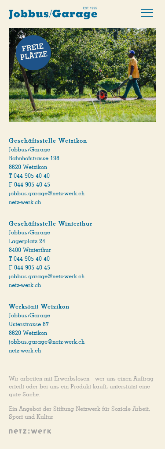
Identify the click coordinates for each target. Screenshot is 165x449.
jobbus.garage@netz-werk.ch (46, 193)
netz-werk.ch (25, 202)
